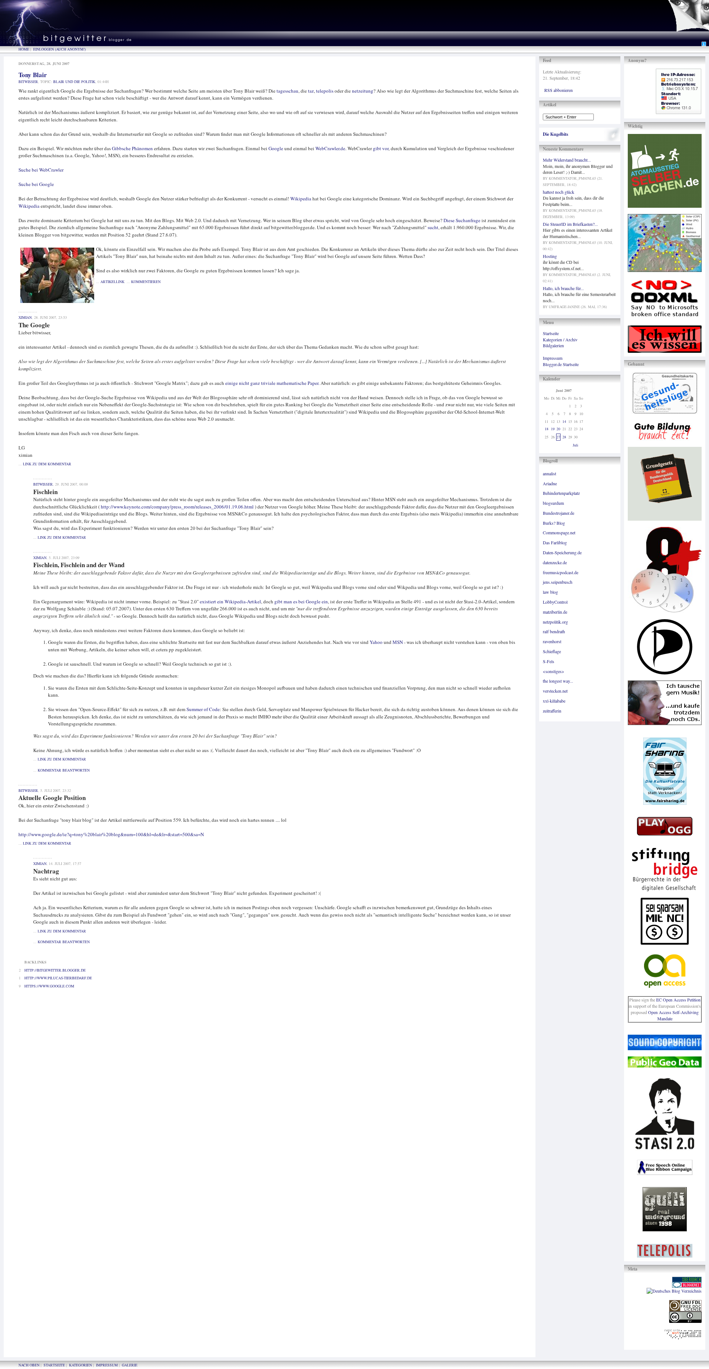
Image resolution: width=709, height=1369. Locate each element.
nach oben (29, 1365)
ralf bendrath (554, 631)
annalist (549, 473)
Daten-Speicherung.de (562, 552)
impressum (107, 1365)
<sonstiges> (553, 671)
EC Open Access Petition (678, 1000)
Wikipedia (300, 198)
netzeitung (362, 90)
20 (558, 428)
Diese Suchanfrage (461, 220)
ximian (25, 317)
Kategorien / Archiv (560, 339)
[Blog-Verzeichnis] (687, 1286)
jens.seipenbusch (557, 582)
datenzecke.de (555, 562)
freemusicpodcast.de (560, 572)
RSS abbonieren (558, 90)
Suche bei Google (36, 184)
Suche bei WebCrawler (41, 169)
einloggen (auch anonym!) (59, 49)
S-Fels (548, 661)
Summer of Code (203, 709)
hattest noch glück (558, 192)
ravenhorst (552, 641)
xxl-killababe (554, 701)
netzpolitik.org (555, 622)
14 (564, 421)
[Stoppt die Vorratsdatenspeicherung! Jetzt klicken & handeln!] (688, 21)
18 (546, 428)
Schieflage (552, 651)
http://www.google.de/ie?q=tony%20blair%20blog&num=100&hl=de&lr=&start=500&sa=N (111, 834)
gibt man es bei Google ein (301, 601)
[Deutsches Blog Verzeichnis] (674, 1291)
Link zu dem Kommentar (47, 463)
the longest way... (558, 681)
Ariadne (550, 483)
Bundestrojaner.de (558, 513)
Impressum (552, 358)
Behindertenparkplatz (561, 493)
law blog (550, 592)
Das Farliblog (555, 542)
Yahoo (376, 642)
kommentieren (146, 281)
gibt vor (380, 148)
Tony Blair (32, 74)
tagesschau (287, 90)
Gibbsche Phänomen (132, 148)
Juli (575, 445)
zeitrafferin (552, 711)
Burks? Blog (554, 523)
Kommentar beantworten (64, 770)
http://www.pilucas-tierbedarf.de (58, 977)
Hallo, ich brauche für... (563, 288)
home (23, 49)
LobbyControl (555, 602)
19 (553, 428)
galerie (129, 1365)
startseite (54, 1365)
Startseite (551, 333)
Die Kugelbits (555, 134)
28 (564, 436)
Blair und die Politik (74, 81)
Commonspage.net (559, 532)
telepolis (324, 90)
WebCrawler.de (330, 148)
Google (275, 148)
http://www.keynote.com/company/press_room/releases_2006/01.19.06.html (177, 506)
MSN (398, 642)
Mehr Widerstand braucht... (567, 160)
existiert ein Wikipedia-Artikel (230, 601)
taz (311, 90)
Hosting (550, 256)
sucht (433, 227)
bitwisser (28, 81)
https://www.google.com (49, 986)
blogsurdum (553, 503)
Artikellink (112, 281)
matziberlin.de (555, 612)
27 (558, 436)
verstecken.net (555, 691)
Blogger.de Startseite (561, 364)
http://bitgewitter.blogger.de (55, 970)
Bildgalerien (553, 345)
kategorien (80, 1365)
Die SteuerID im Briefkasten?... (570, 224)
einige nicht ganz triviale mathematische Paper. (272, 383)
